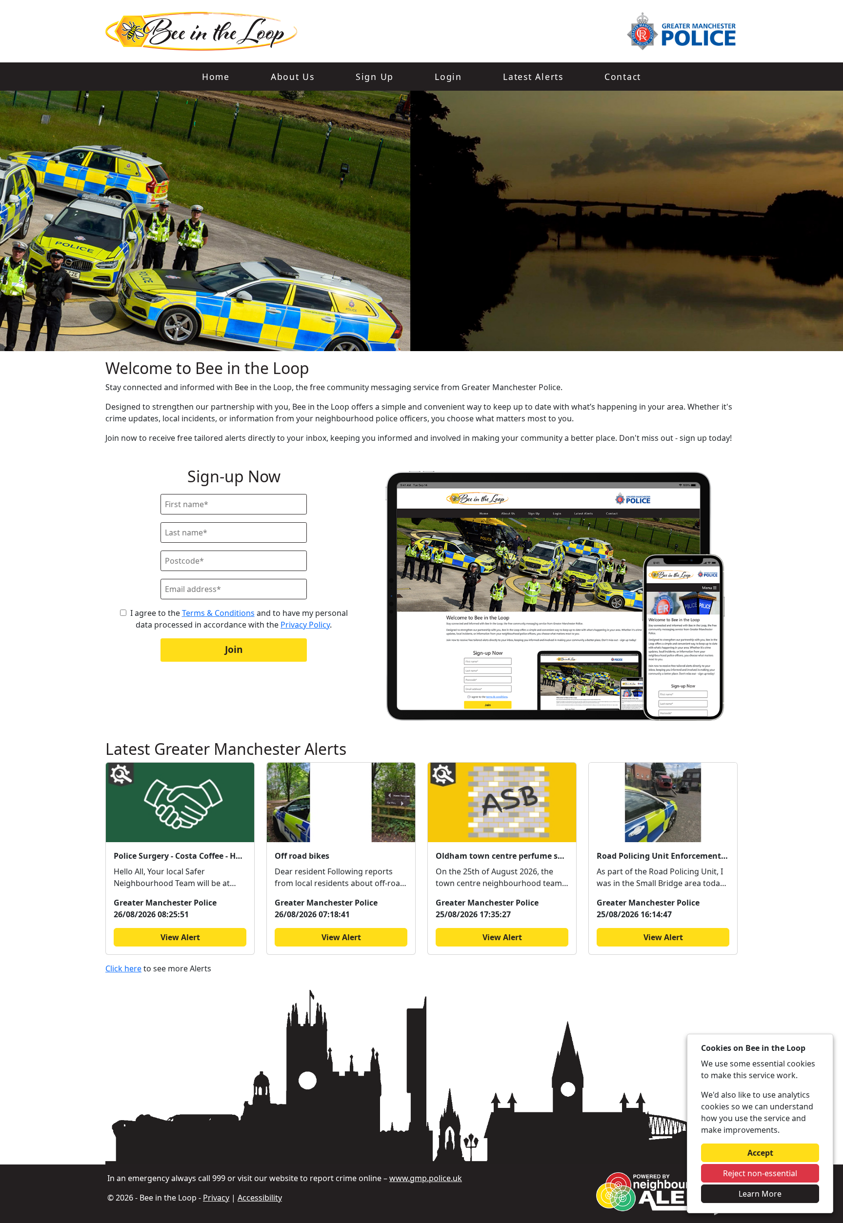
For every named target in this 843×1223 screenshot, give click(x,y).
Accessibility (260, 1197)
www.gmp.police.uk (425, 1178)
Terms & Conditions (218, 613)
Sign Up (375, 76)
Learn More (760, 1193)
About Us (293, 76)
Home (216, 76)
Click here (123, 968)
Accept (760, 1152)
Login (448, 76)
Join (234, 649)
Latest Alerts (533, 76)
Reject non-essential (760, 1173)
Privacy (216, 1197)
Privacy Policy (305, 624)
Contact (622, 76)
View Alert (180, 937)
